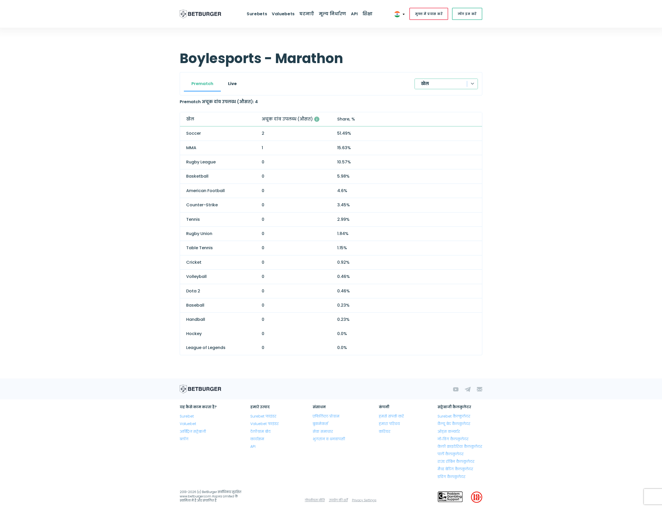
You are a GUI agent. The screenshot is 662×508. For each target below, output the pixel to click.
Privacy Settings (364, 500)
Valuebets (283, 13)
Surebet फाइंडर (263, 416)
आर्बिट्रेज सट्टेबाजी (193, 431)
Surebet (187, 416)
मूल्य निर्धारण (332, 13)
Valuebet (188, 423)
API (354, 13)
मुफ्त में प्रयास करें (428, 14)
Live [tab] (232, 84)
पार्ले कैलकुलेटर (451, 454)
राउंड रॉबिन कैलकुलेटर (456, 461)
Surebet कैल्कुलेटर (454, 416)
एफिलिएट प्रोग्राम (326, 416)
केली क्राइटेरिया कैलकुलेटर (460, 446)
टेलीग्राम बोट (260, 431)
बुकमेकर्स (320, 423)
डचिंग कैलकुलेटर (451, 476)
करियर (384, 431)
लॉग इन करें (467, 14)
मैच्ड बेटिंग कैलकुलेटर (455, 469)
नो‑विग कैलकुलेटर (453, 439)
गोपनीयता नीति (315, 500)
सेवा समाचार (323, 431)
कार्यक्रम (257, 439)
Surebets (257, 13)
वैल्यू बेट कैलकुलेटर (454, 423)
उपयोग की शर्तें (338, 500)
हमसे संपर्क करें (391, 416)
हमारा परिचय (389, 423)
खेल (425, 84)
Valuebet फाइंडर (264, 423)
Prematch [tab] (202, 84)
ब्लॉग (184, 439)
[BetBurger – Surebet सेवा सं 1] (200, 14)
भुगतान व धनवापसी (329, 439)
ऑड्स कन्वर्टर (449, 431)
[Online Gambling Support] (450, 497)
